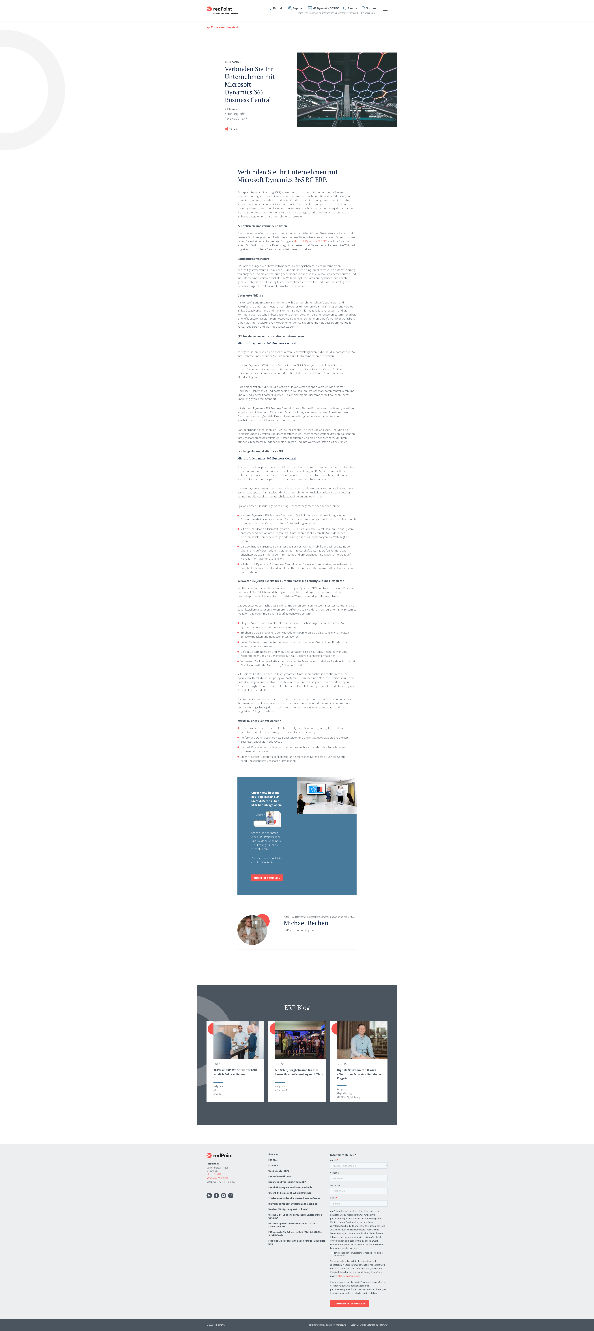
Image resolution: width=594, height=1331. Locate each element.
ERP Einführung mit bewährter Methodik (290, 1187)
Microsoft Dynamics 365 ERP (310, 241)
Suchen (371, 8)
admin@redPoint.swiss (217, 1177)
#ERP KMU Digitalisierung (348, 1097)
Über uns (273, 1154)
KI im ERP (273, 1165)
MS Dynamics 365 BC (326, 8)
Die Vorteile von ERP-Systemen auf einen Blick (293, 1203)
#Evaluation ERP (236, 118)
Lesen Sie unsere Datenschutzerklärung (369, 1324)
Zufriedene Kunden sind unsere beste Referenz (294, 1198)
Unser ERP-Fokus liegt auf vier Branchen (290, 1192)
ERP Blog (273, 1159)
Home (300, 12)
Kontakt (278, 8)
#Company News (283, 1090)
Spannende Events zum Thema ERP (287, 1181)
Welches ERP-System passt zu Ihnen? (288, 1209)
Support (298, 8)
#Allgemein (232, 109)
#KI (214, 1090)
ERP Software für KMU (280, 1176)
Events (352, 8)
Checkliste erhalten (267, 877)
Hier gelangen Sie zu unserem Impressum (327, 1324)
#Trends (217, 1094)
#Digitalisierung (344, 1093)
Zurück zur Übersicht (224, 27)
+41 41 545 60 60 (214, 1174)
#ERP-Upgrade (235, 114)
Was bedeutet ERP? (278, 1170)
